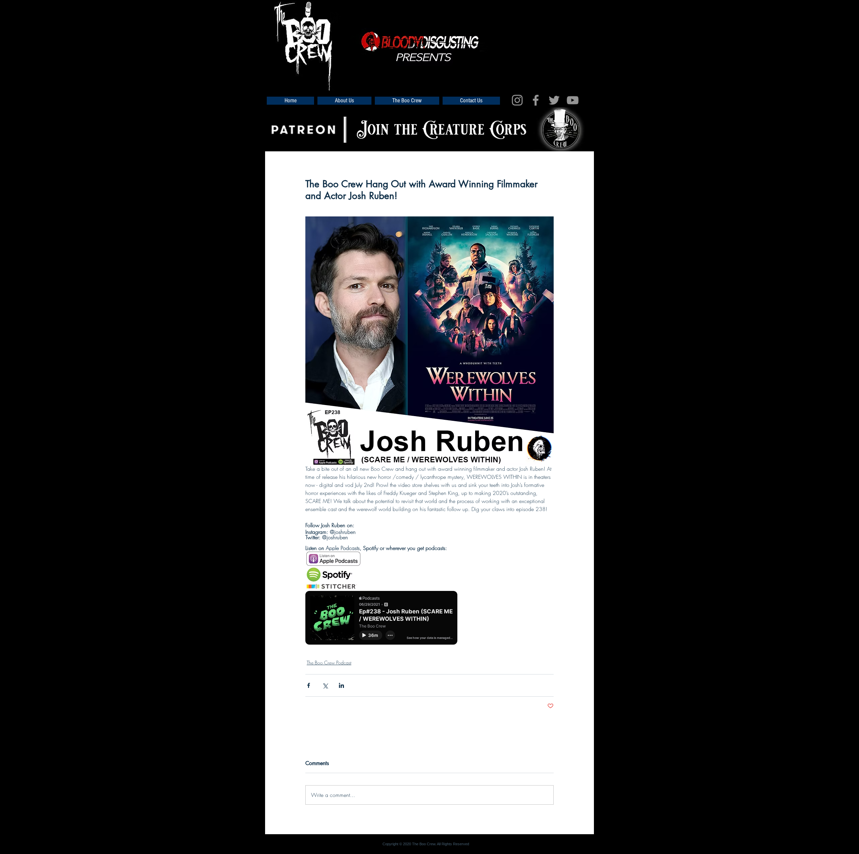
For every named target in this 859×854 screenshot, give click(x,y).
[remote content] (381, 621)
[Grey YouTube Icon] (572, 100)
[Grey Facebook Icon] (535, 100)
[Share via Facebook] (308, 685)
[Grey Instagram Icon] (517, 100)
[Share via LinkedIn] (341, 685)
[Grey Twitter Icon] (554, 100)
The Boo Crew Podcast (329, 662)
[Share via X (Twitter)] (325, 685)
